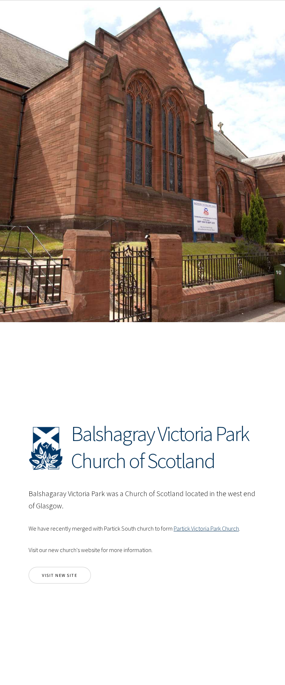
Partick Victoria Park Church (206, 528)
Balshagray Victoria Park (160, 433)
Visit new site (59, 575)
